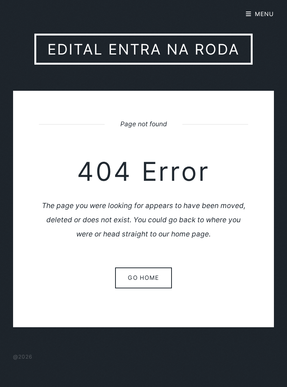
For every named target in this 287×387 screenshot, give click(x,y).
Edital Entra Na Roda (143, 49)
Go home (143, 277)
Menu (264, 14)
